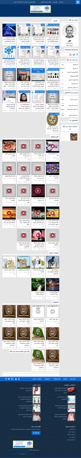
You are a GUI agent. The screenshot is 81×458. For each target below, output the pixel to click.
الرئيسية (72, 378)
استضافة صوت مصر (29, 454)
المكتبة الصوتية (70, 434)
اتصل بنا (35, 433)
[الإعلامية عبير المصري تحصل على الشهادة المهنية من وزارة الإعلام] (36, 412)
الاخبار (65, 378)
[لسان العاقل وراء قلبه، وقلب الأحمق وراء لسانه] (36, 420)
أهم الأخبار (72, 429)
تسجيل (54, 2)
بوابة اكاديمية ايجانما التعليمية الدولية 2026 (17, 450)
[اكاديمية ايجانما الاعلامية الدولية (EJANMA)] (71, 412)
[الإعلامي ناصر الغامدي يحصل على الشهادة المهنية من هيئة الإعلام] (36, 403)
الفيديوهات (57, 378)
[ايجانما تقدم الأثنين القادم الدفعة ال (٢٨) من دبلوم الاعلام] (71, 394)
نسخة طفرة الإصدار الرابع (23, 452)
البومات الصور (37, 378)
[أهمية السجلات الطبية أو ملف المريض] (36, 394)
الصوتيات (47, 378)
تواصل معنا (72, 437)
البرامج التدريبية (71, 440)
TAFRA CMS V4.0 (16, 454)
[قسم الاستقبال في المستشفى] (71, 403)
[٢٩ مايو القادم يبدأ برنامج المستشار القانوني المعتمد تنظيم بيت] (71, 420)
